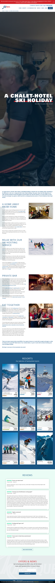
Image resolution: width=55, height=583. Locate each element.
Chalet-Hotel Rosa (8, 288)
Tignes (9, 269)
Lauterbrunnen (5, 266)
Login (44, 5)
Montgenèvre (13, 263)
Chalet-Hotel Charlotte (16, 297)
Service (39, 8)
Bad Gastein (11, 317)
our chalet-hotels (21, 211)
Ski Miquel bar (15, 308)
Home (20, 8)
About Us (37, 5)
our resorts (15, 262)
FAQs (41, 5)
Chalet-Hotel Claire (26, 1)
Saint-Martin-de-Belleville (37, 1)
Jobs (46, 8)
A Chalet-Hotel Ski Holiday (13, 10)
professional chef (16, 313)
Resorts (24, 8)
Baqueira (4, 267)
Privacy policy (36, 581)
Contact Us (32, 5)
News (42, 8)
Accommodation (31, 8)
